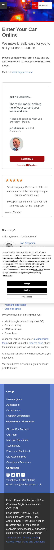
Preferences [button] (7, 275)
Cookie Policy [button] (38, 270)
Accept (27, 284)
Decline (27, 290)
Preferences (27, 297)
